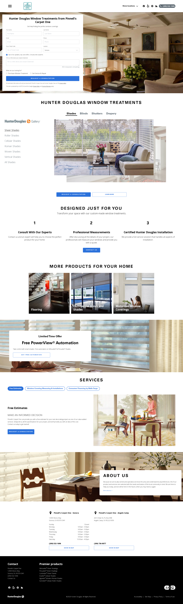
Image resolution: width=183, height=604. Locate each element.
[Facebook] (144, 6)
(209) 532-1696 (55, 543)
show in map (69, 548)
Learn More (109, 194)
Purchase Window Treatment (18, 73)
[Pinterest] (152, 6)
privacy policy (62, 83)
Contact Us (91, 250)
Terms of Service (46, 86)
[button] (10, 6)
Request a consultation (21, 431)
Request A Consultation (73, 194)
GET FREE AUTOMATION (31, 355)
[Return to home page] (47, 6)
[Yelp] (148, 6)
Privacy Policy (36, 86)
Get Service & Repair (39, 73)
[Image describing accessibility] (169, 587)
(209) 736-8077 (100, 543)
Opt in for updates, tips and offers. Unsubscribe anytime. (25, 55)
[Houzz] (156, 6)
